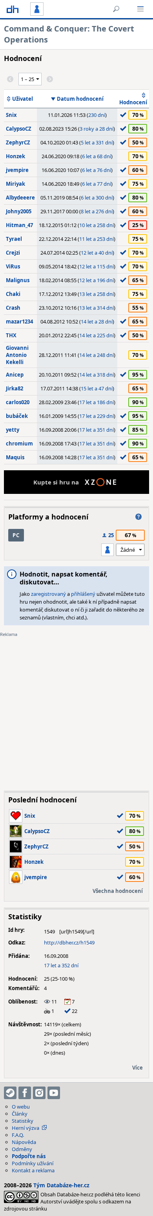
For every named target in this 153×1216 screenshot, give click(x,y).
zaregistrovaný (48, 593)
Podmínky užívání (32, 1163)
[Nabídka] (140, 9)
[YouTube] (53, 1093)
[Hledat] (116, 9)
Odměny (22, 1149)
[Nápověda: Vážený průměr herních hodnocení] (138, 516)
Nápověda (24, 1142)
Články (19, 1113)
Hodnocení (133, 102)
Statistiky (22, 1120)
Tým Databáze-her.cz (61, 1185)
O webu (21, 1106)
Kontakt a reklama (33, 1170)
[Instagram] (39, 1093)
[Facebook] (24, 1093)
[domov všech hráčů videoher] (12, 9)
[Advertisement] (76, 708)
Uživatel (22, 98)
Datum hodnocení (80, 98)
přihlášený (83, 593)
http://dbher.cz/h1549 (69, 942)
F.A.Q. (18, 1134)
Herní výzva (25, 1127)
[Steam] (10, 1093)
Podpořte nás (29, 1156)
